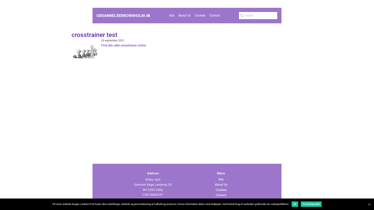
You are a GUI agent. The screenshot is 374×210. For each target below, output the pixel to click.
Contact (214, 15)
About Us (184, 15)
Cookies (200, 15)
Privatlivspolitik (311, 204)
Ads (171, 15)
